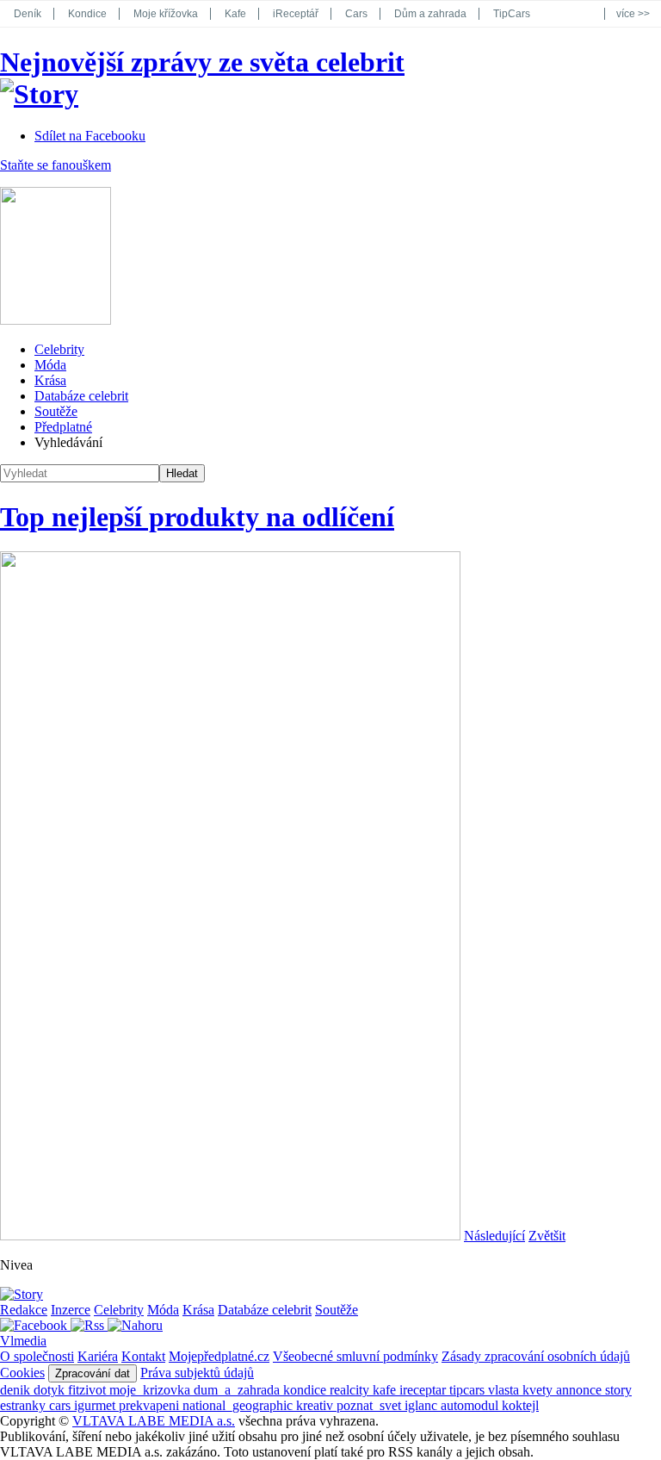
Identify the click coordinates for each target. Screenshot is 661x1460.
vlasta (505, 1389)
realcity (351, 1389)
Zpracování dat (92, 1373)
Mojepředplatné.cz (219, 1356)
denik (17, 1389)
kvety (539, 1389)
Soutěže (55, 411)
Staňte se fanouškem (55, 165)
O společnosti (37, 1356)
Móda (50, 364)
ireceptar (424, 1389)
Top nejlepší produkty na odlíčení (197, 516)
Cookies (22, 1372)
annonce (580, 1389)
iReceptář (295, 14)
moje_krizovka (151, 1389)
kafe (386, 1389)
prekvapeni (150, 1405)
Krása (50, 380)
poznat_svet (371, 1405)
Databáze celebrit (81, 395)
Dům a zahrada (430, 14)
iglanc (423, 1405)
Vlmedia (23, 1340)
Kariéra (97, 1356)
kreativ (316, 1405)
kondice (306, 1389)
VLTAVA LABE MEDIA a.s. (153, 1420)
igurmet (96, 1405)
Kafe (235, 14)
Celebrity (59, 349)
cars (61, 1405)
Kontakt (143, 1356)
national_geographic (239, 1405)
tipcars (468, 1389)
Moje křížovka (165, 14)
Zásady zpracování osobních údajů (536, 1356)
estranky (24, 1405)
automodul (471, 1405)
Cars (356, 14)
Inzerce (70, 1309)
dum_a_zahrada (238, 1389)
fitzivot (88, 1389)
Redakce (23, 1309)
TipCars (511, 14)
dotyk (51, 1389)
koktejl (520, 1405)
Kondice (87, 14)
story (618, 1389)
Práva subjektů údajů (197, 1372)
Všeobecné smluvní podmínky (355, 1356)
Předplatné (63, 426)
